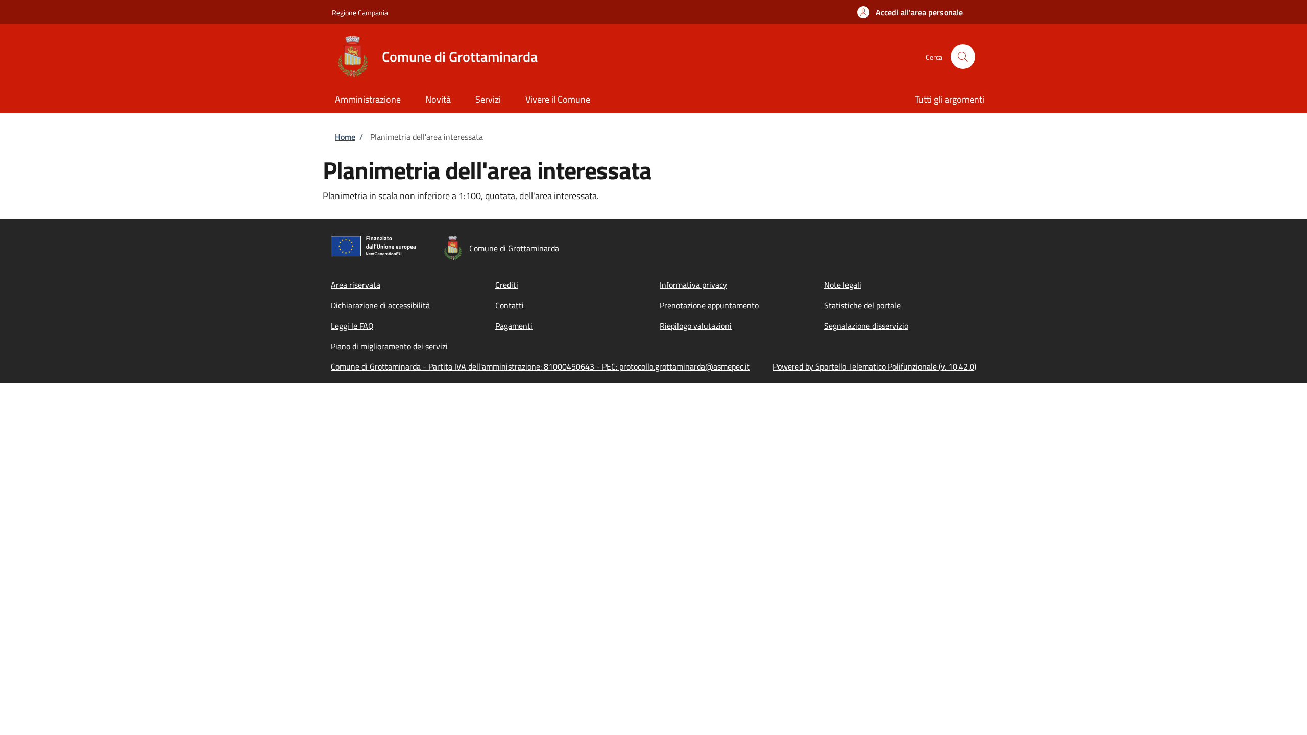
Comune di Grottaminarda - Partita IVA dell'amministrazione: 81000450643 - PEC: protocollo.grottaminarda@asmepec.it (540, 366)
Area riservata (355, 285)
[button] (910, 12)
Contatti (509, 305)
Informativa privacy (693, 285)
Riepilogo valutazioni (696, 326)
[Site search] (963, 56)
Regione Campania (360, 12)
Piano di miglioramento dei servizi (389, 346)
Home (345, 137)
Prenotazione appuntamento (709, 305)
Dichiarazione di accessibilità (380, 305)
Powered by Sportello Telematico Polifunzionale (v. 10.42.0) (874, 366)
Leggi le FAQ (352, 326)
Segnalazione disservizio (866, 326)
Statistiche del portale (862, 305)
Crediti (506, 285)
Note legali (842, 285)
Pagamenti (514, 326)
